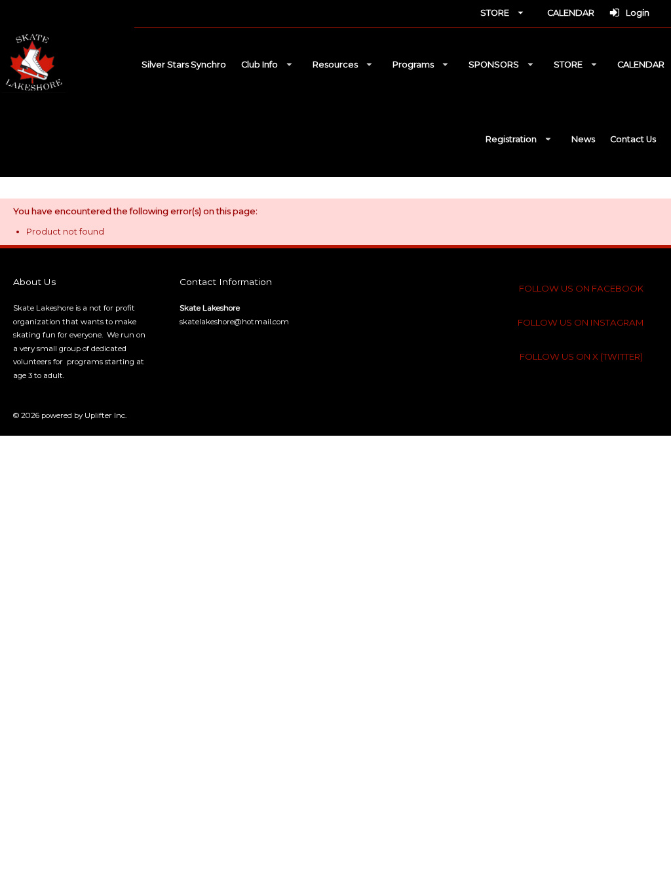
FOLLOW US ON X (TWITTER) (581, 356)
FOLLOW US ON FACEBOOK (581, 288)
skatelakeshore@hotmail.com (234, 321)
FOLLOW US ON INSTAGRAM (581, 322)
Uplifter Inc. (105, 415)
